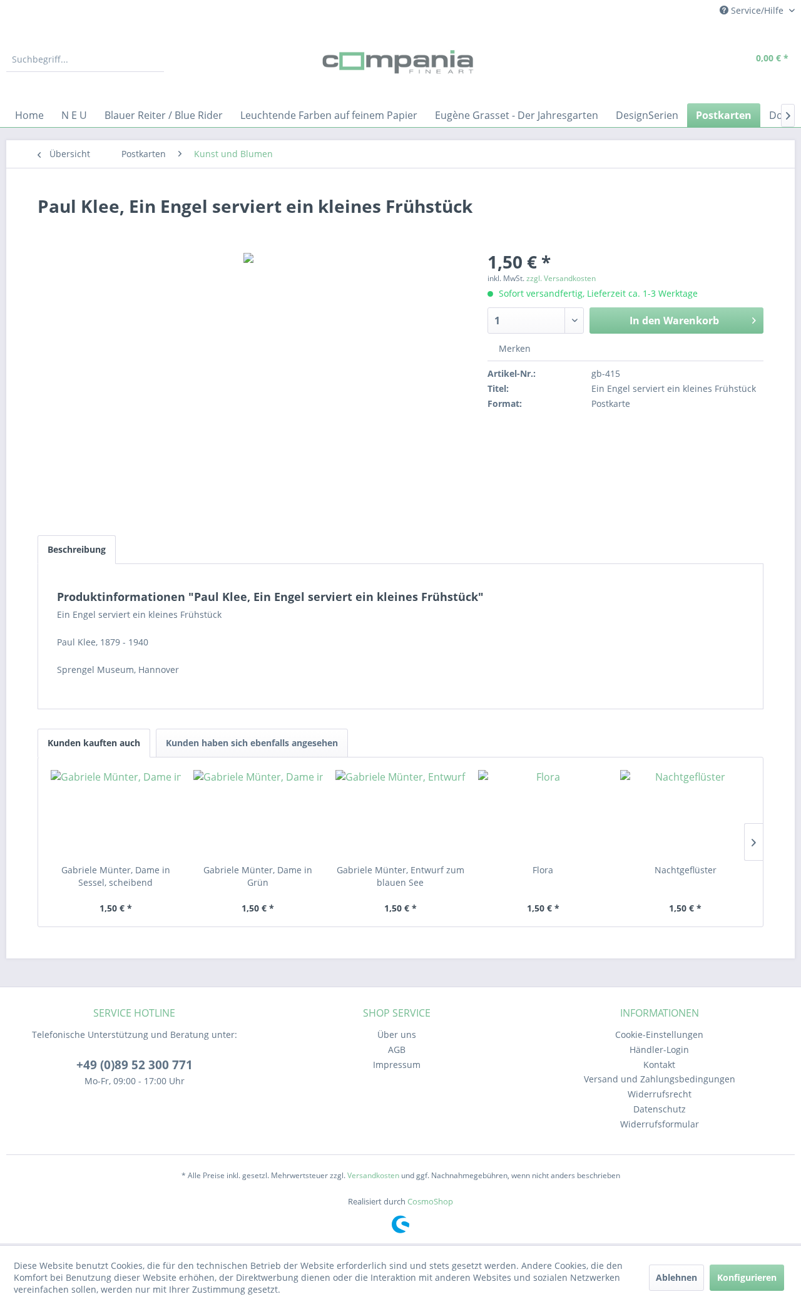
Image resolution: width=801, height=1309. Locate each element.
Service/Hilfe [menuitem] (757, 10)
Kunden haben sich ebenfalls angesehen (252, 743)
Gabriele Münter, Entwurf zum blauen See (400, 876)
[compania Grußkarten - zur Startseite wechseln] (400, 62)
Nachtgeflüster (686, 870)
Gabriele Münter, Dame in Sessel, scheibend (115, 876)
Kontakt (659, 1064)
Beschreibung (77, 549)
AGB (397, 1049)
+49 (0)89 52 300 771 (134, 1065)
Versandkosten (373, 1175)
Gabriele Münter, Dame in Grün (257, 876)
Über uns (396, 1034)
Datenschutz (659, 1109)
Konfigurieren (747, 1277)
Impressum (397, 1064)
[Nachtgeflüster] (685, 814)
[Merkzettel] (679, 59)
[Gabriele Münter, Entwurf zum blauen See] (400, 814)
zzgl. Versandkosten (561, 278)
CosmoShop (430, 1201)
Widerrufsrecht (659, 1094)
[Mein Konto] (707, 59)
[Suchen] (152, 59)
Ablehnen (676, 1277)
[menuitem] (85, 59)
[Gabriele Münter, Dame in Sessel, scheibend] (116, 814)
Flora (543, 870)
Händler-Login (659, 1049)
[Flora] (543, 814)
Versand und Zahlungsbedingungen (659, 1079)
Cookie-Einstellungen (659, 1034)
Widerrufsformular (659, 1124)
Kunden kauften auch (94, 743)
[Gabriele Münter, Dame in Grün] (258, 814)
